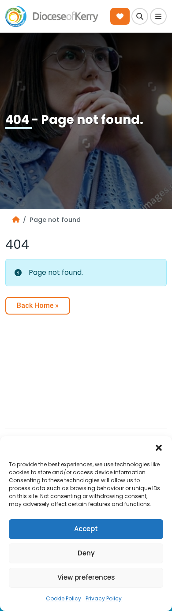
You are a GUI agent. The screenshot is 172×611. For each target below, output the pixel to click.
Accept (86, 528)
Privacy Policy (104, 598)
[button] (158, 447)
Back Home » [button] (38, 305)
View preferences (86, 577)
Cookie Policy (63, 598)
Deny (86, 553)
